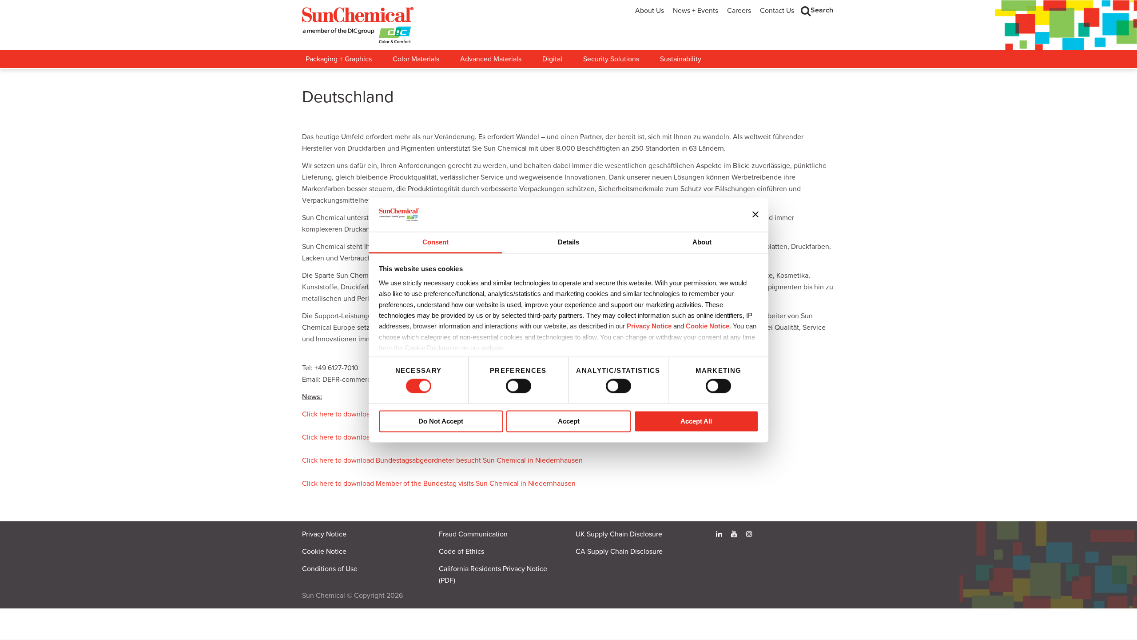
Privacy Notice (649, 326)
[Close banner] (755, 215)
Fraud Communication (473, 534)
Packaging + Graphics (339, 59)
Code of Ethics (461, 551)
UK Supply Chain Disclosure (619, 534)
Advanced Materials (490, 59)
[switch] (518, 386)
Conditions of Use (330, 568)
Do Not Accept (440, 421)
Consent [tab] (435, 242)
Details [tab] (568, 242)
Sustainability (680, 59)
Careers (739, 10)
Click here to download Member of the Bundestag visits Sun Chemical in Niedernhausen (439, 483)
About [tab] (702, 242)
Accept (569, 421)
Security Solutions (611, 59)
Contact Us (777, 10)
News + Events (695, 10)
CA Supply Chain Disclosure (619, 551)
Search (822, 10)
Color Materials (416, 59)
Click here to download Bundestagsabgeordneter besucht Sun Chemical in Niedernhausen (442, 460)
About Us (649, 10)
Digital (552, 59)
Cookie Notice (324, 551)
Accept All (696, 421)
